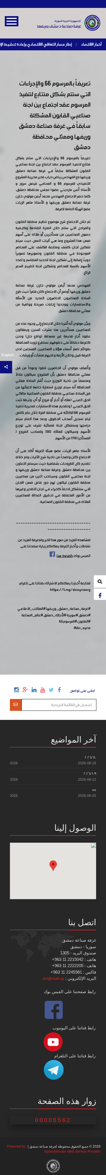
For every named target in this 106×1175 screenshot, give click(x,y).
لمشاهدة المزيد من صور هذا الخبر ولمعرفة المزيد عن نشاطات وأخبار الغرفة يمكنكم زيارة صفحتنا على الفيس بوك (54, 548)
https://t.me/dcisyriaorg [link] (70, 590)
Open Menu (11, 21)
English (7, 355)
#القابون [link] (83, 621)
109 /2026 (90, 773)
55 (94, 790)
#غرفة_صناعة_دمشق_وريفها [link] (68, 609)
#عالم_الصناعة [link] (32, 615)
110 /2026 (90, 757)
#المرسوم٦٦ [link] (68, 621)
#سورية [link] (72, 615)
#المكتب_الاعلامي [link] (32, 609)
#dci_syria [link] (82, 628)
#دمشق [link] (84, 615)
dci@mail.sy (53, 978)
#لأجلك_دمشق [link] (55, 615)
